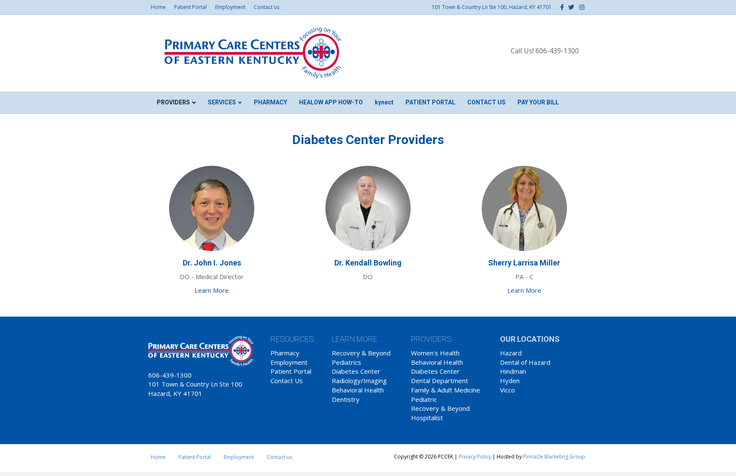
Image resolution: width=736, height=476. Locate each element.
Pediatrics (346, 362)
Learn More (212, 290)
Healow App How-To (331, 102)
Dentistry (345, 399)
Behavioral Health (358, 390)
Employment (230, 7)
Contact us (266, 7)
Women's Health (435, 353)
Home (158, 7)
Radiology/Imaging (359, 380)
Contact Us (286, 380)
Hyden (510, 380)
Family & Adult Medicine (445, 390)
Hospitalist (427, 417)
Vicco (507, 390)
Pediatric (424, 399)
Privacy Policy (475, 456)
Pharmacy (270, 102)
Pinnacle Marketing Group (554, 456)
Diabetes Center (356, 371)
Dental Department (439, 380)
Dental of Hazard (525, 362)
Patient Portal (190, 7)
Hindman (513, 371)
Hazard (511, 353)
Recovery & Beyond (361, 353)
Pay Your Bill (538, 102)
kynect (384, 102)
